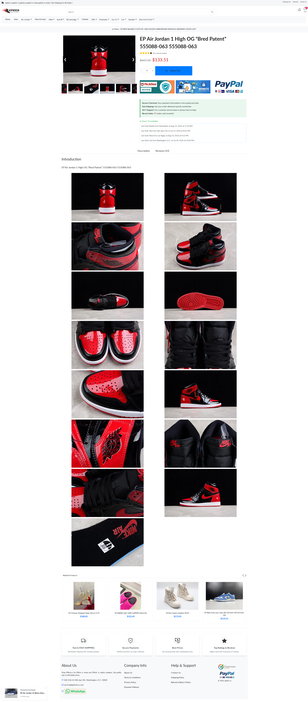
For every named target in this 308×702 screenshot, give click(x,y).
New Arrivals (40, 19)
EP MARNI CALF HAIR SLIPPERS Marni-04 (131, 613)
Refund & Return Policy (181, 682)
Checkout (295, 2)
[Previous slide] (243, 575)
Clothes (85, 19)
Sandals (131, 20)
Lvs (123, 20)
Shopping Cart (287, 2)
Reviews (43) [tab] (162, 151)
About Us (128, 673)
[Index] (299, 10)
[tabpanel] (84, 602)
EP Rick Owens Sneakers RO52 (177, 613)
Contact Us (303, 2)
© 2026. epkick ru (224, 681)
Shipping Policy (177, 678)
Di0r (93, 20)
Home (7, 19)
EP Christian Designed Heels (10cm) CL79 (83, 613)
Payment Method (131, 687)
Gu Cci (114, 20)
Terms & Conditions (132, 678)
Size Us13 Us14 (145, 20)
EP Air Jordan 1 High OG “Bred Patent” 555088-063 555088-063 (96, 167)
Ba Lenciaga (72, 20)
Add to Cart (175, 71)
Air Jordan (25, 20)
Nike (51, 20)
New (16, 19)
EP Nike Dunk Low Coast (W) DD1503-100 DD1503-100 (224, 614)
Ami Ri (59, 20)
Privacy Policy (130, 682)
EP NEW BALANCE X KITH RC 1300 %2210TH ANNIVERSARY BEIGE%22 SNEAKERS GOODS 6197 (158, 29)
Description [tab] (144, 151)
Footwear (103, 20)
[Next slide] (245, 575)
